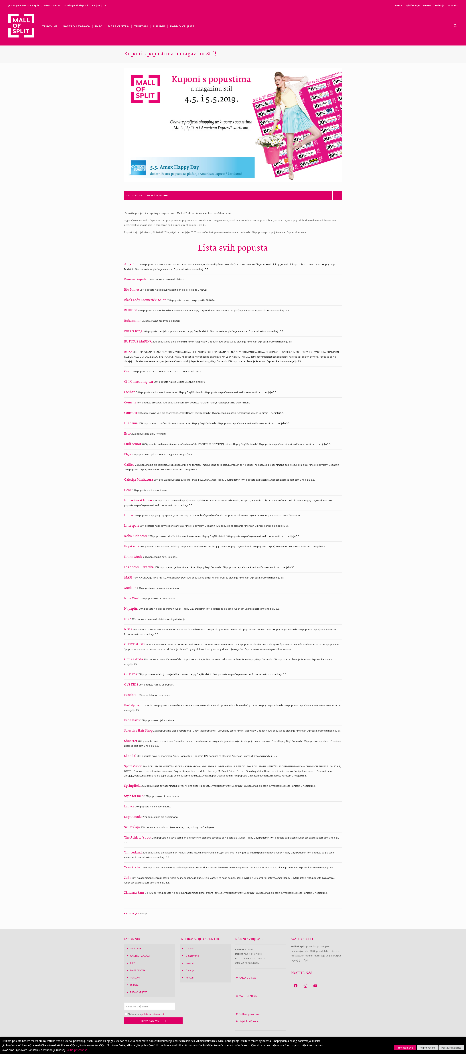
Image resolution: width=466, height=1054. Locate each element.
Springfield (132, 785)
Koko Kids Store (136, 536)
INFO (132, 963)
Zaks (128, 878)
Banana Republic (137, 279)
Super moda (133, 817)
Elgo (127, 454)
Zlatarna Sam (134, 892)
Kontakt (452, 5)
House (129, 515)
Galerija (440, 5)
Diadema (131, 423)
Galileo (129, 464)
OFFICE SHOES (135, 644)
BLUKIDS (131, 310)
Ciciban (130, 392)
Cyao (128, 371)
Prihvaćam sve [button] (405, 1047)
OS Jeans (130, 674)
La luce (129, 806)
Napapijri (131, 608)
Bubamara (132, 321)
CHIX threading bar (139, 382)
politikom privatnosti (152, 1014)
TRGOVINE (135, 948)
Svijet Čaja (132, 827)
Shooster (131, 741)
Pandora (130, 695)
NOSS (128, 629)
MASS (128, 577)
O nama (397, 5)
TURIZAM (135, 977)
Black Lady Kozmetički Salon (145, 300)
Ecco (127, 433)
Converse (131, 413)
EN (98, 5)
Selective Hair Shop (138, 730)
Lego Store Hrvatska (139, 567)
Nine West (132, 598)
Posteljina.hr (134, 705)
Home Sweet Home (138, 500)
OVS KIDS (131, 684)
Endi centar (133, 444)
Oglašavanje (412, 5)
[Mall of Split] (21, 25)
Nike (128, 619)
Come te (130, 402)
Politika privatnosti (249, 1014)
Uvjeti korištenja (248, 1021)
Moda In (130, 588)
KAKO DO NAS (247, 977)
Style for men (134, 796)
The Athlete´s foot (138, 837)
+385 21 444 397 (52, 5)
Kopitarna (132, 546)
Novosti (427, 5)
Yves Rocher (133, 867)
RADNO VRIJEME (138, 992)
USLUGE (134, 984)
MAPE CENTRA (137, 970)
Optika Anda (134, 659)
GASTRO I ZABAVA (140, 955)
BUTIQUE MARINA (138, 341)
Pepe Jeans (132, 720)
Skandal (130, 756)
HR (93, 5)
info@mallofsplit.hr (78, 5)
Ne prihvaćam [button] (427, 1047)
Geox (128, 490)
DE (104, 5)
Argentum (132, 264)
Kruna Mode (133, 557)
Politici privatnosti (76, 1050)
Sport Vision (133, 766)
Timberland (133, 852)
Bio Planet (132, 289)
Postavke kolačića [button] (451, 1047)
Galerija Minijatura (139, 479)
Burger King (133, 331)
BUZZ (128, 352)
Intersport (132, 525)
